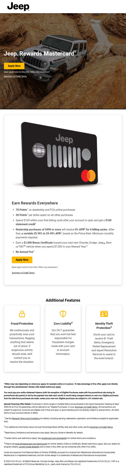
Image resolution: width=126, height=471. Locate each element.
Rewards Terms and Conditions (26, 418)
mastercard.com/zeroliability (54, 438)
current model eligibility (29, 447)
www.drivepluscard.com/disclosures (31, 444)
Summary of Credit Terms (15, 76)
